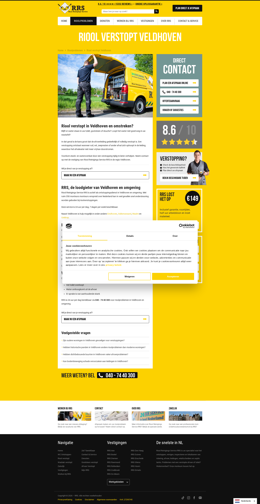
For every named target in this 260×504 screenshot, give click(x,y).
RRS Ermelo (136, 470)
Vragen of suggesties (172, 109)
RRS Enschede (137, 458)
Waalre (135, 214)
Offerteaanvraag (171, 100)
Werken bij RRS (125, 21)
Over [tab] (175, 236)
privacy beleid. (114, 265)
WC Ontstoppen (64, 454)
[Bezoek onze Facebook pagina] (194, 497)
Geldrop (65, 217)
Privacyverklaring (65, 499)
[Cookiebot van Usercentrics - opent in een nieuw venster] (181, 226)
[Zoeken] (156, 11)
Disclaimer (89, 499)
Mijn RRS (85, 470)
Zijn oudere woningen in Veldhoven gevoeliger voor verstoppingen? (94, 340)
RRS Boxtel (111, 454)
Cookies (78, 499)
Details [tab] (130, 236)
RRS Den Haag (137, 450)
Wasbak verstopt (65, 462)
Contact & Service (188, 21)
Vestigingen (147, 21)
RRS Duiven (136, 454)
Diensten (105, 21)
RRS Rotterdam (113, 466)
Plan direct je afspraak (187, 8)
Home (64, 21)
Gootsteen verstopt (90, 462)
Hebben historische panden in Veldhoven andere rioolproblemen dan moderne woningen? (104, 347)
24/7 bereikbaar (88, 450)
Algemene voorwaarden (107, 499)
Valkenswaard (124, 214)
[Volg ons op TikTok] (183, 497)
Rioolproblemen (83, 21)
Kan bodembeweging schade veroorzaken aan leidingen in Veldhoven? (95, 361)
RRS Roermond (113, 462)
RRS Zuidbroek (113, 470)
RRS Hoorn (135, 466)
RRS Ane (111, 450)
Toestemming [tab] (85, 236)
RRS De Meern (113, 474)
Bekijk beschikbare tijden (175, 177)
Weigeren (130, 276)
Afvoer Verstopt (88, 466)
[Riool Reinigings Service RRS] (73, 9)
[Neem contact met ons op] (200, 497)
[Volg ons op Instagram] (188, 497)
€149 (192, 198)
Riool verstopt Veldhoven (99, 50)
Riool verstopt (63, 458)
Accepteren (173, 276)
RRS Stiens (135, 462)
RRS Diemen (112, 458)
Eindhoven (112, 214)
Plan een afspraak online (175, 82)
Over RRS (166, 21)
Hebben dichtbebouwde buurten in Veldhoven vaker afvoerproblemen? (95, 354)
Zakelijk (173, 408)
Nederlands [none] (246, 501)
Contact (99, 408)
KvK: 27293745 (126, 499)
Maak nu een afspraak (75, 175)
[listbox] (245, 501)
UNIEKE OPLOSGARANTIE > (148, 4)
